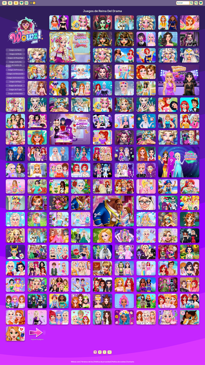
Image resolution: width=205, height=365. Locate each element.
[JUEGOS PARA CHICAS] (26, 30)
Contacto (130, 362)
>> (109, 352)
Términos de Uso (87, 362)
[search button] (191, 3)
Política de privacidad (102, 362)
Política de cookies (119, 362)
